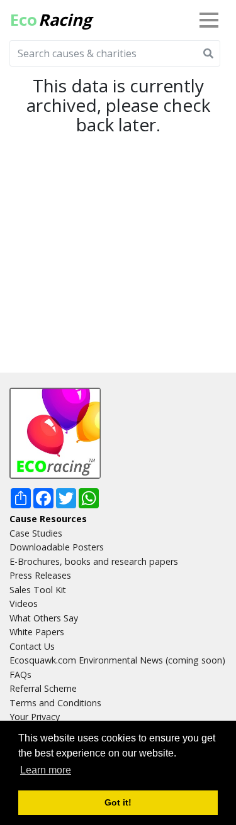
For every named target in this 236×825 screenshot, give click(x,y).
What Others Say (43, 618)
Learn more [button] (45, 770)
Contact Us (32, 646)
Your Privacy (34, 717)
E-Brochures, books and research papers (93, 561)
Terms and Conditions (55, 703)
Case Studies (35, 533)
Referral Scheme (43, 688)
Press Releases (40, 575)
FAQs (20, 674)
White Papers (36, 632)
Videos (23, 603)
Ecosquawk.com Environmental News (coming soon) (117, 660)
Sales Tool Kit (37, 590)
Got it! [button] (118, 802)
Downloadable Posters (56, 547)
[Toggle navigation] (211, 20)
